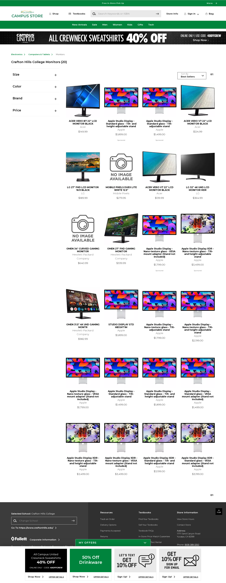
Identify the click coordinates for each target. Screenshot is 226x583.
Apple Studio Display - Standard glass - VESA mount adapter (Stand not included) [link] (198, 395)
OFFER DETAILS (56, 577)
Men (105, 24)
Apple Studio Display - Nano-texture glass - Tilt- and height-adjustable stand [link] (197, 328)
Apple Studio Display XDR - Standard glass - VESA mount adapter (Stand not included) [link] (198, 462)
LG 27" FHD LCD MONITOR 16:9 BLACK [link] (83, 188)
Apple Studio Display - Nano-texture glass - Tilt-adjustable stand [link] (159, 327)
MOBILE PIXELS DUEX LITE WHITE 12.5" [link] (121, 188)
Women (117, 24)
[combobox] (44, 521)
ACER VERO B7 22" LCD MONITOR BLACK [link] (83, 122)
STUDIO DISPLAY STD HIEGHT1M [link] (121, 326)
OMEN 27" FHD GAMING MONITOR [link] (121, 250)
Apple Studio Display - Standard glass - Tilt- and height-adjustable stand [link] (121, 124)
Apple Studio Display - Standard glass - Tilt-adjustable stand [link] (159, 124)
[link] (209, 13)
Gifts (140, 24)
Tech (151, 24)
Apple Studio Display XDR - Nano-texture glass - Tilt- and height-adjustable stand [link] (198, 252)
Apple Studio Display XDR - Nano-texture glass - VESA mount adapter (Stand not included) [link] (121, 462)
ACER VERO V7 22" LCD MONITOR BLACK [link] (198, 122)
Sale (94, 24)
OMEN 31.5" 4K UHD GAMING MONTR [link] (83, 326)
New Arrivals (79, 24)
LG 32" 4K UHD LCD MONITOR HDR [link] (197, 188)
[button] (113, 3)
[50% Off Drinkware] (90, 570)
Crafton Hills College (33, 513)
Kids (129, 24)
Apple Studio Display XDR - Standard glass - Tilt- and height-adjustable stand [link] (159, 461)
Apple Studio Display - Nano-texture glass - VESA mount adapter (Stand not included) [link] (159, 252)
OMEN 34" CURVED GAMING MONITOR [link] (82, 250)
